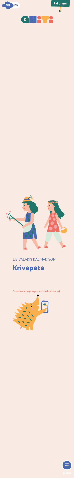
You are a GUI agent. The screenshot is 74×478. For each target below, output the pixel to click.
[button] (60, 31)
